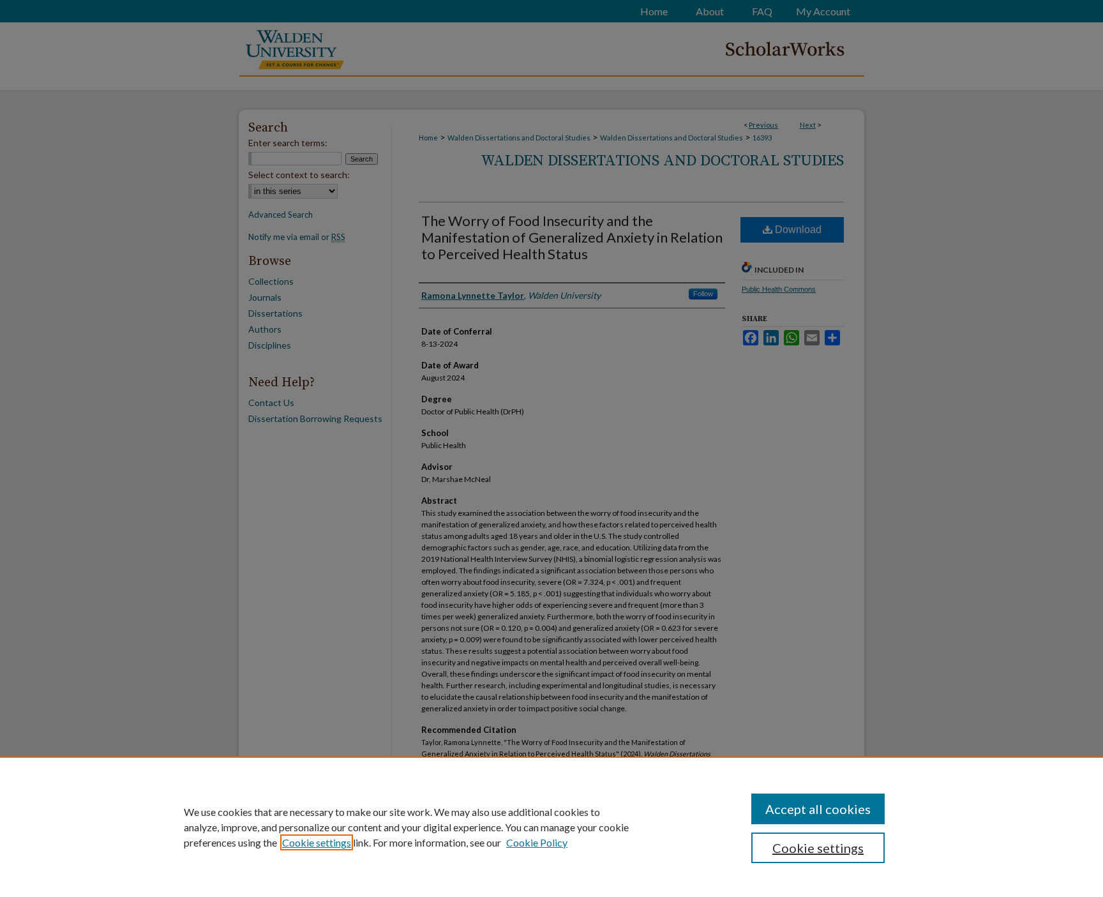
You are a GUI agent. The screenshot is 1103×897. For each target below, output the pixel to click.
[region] (551, 827)
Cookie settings (316, 842)
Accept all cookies (818, 809)
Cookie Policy (536, 842)
